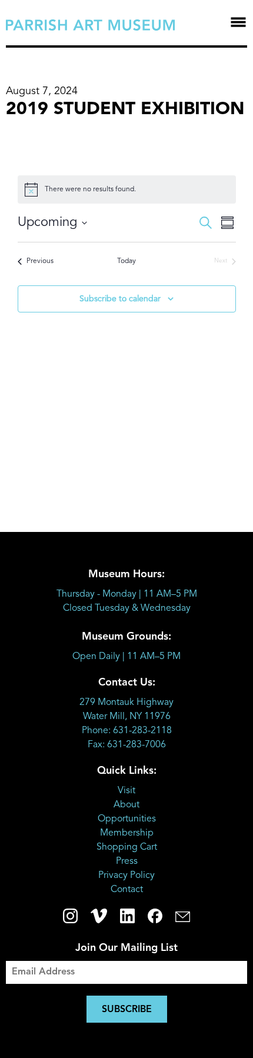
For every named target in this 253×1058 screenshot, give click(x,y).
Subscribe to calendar (120, 299)
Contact (127, 889)
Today (126, 261)
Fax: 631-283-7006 (127, 745)
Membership (127, 833)
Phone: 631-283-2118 (127, 731)
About (126, 805)
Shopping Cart (126, 847)
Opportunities (127, 819)
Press (127, 861)
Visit (126, 791)
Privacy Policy (126, 875)
